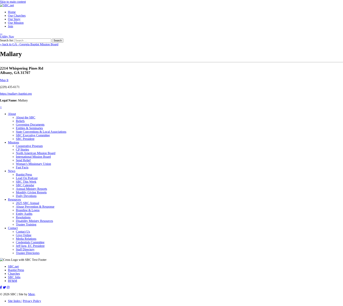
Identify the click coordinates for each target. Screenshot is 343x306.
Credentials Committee (30, 242)
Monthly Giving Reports (31, 192)
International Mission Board (33, 156)
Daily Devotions (26, 196)
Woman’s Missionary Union (33, 163)
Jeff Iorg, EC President (30, 246)
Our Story (14, 19)
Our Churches (17, 15)
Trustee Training (26, 224)
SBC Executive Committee (33, 135)
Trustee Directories (28, 253)
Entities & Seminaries (29, 128)
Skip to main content (13, 1)
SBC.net (13, 266)
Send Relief (23, 160)
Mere (31, 294)
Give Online (23, 235)
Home (12, 12)
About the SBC (25, 117)
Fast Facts (22, 167)
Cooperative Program (29, 146)
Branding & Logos (28, 210)
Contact (13, 228)
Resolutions (23, 217)
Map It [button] (4, 80)
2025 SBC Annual (27, 203)
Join (10, 26)
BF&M (12, 280)
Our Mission (16, 22)
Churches (14, 273)
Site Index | (15, 301)
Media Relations (26, 238)
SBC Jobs (14, 277)
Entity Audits (24, 213)
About (12, 114)
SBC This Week (26, 181)
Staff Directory (25, 249)
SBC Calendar (25, 185)
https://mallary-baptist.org (16, 93)
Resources (14, 199)
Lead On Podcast (27, 178)
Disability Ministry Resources (34, 221)
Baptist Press (24, 174)
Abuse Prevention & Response (35, 206)
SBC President (25, 139)
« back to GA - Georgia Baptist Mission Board (29, 44)
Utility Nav (7, 36)
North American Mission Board (35, 153)
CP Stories (22, 149)
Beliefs (20, 121)
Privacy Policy (32, 301)
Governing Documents (30, 124)
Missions (13, 142)
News (11, 171)
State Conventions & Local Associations (41, 131)
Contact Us (23, 231)
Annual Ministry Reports (31, 188)
